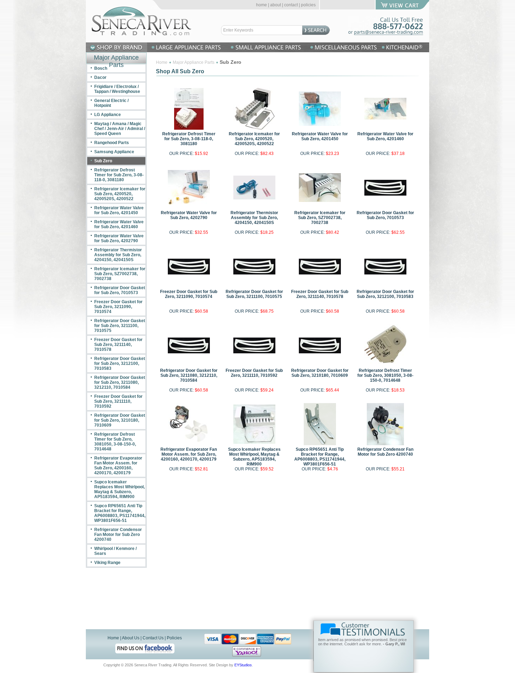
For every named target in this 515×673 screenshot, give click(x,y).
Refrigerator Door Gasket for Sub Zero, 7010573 (385, 215)
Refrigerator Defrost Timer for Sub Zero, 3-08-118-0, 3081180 (188, 138)
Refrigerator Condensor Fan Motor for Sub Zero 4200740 (385, 452)
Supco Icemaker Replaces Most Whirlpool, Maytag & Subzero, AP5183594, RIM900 (254, 457)
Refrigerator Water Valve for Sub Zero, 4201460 (385, 136)
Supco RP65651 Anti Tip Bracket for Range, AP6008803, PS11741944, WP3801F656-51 (319, 457)
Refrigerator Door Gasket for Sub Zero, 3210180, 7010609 (320, 373)
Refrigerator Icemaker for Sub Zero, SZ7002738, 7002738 (319, 217)
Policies (174, 637)
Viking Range (107, 562)
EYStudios (243, 665)
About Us (130, 637)
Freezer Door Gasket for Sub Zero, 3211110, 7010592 (254, 373)
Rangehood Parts (111, 142)
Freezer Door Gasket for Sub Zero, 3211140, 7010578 (319, 294)
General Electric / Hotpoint (111, 103)
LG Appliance (107, 114)
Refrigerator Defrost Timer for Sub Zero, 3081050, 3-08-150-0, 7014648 (385, 375)
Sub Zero (103, 160)
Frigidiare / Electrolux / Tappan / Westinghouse (117, 89)
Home (161, 62)
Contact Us (153, 637)
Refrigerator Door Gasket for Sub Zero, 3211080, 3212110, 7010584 (189, 375)
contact (291, 4)
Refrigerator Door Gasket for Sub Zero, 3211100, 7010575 (254, 294)
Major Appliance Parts (193, 62)
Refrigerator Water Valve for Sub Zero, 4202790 (189, 215)
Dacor (100, 77)
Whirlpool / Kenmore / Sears (115, 551)
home (261, 4)
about (275, 4)
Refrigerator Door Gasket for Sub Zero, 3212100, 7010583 (385, 294)
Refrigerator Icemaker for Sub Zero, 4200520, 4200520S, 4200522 (254, 138)
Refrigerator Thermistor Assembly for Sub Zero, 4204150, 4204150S (254, 217)
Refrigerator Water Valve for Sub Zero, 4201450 (320, 136)
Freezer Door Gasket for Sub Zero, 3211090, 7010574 (188, 294)
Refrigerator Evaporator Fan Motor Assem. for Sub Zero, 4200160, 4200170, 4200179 (188, 454)
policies (308, 4)
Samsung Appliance (114, 151)
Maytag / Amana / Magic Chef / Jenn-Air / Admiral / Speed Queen (119, 128)
